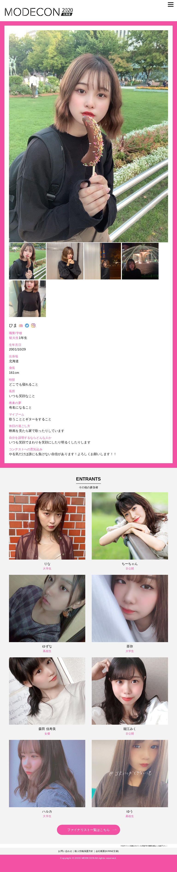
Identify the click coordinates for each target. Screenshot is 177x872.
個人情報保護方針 (83, 851)
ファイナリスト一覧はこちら (88, 830)
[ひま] (88, 241)
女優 (47, 733)
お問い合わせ (65, 851)
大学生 (47, 568)
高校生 (47, 651)
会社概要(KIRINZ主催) (107, 851)
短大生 (14, 338)
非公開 (130, 568)
